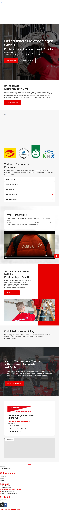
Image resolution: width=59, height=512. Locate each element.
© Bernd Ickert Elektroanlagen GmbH (10, 509)
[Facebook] (5, 505)
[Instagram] (2, 505)
